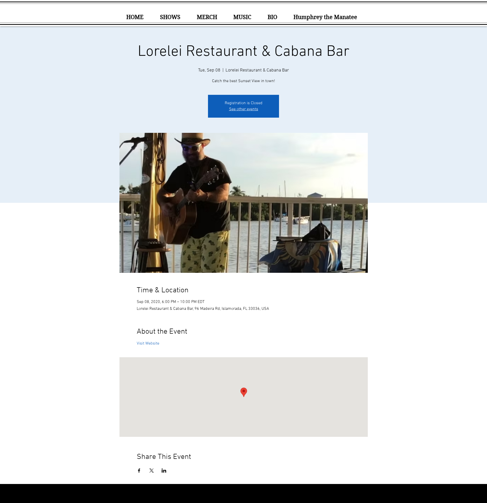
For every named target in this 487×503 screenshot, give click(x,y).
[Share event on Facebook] (139, 471)
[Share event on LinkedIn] (164, 471)
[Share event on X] (151, 471)
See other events (243, 109)
